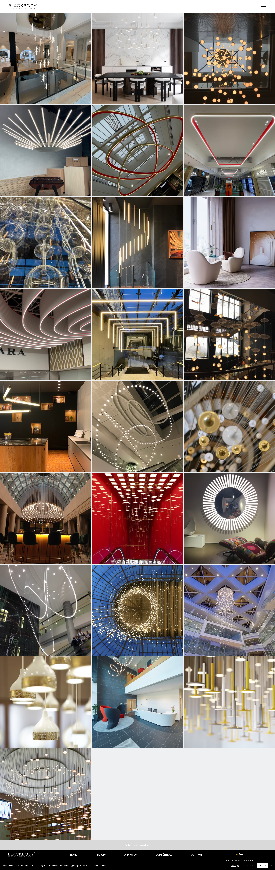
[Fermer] (271, 865)
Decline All (248, 865)
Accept (263, 865)
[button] (137, 845)
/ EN (241, 854)
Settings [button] (235, 865)
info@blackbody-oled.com (239, 860)
